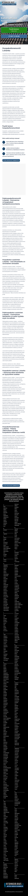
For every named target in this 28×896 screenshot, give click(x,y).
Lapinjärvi (5, 807)
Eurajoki (5, 554)
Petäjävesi (17, 586)
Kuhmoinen (5, 774)
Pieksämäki (17, 588)
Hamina (4, 572)
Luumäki (5, 856)
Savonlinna (17, 698)
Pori (15, 612)
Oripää (16, 555)
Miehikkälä (5, 878)
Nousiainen (17, 539)
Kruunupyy (5, 769)
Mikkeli (16, 505)
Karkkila (5, 692)
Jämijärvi (5, 655)
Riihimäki (16, 664)
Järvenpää (5, 660)
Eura (4, 553)
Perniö (16, 582)
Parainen (16, 570)
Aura (4, 526)
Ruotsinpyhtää (17, 673)
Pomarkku (17, 610)
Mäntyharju (17, 525)
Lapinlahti (5, 809)
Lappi (4, 813)
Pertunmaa (17, 585)
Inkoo (4, 626)
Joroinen (5, 642)
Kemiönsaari (5, 712)
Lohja (4, 839)
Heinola (5, 589)
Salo (15, 687)
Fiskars (4, 560)
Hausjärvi (5, 587)
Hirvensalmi (5, 596)
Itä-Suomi (5, 630)
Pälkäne (16, 640)
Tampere (16, 754)
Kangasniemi (6, 676)
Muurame (16, 514)
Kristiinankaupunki (7, 767)
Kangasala (5, 673)
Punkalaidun (17, 622)
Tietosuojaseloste (19, 891)
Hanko (4, 577)
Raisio (16, 649)
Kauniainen (5, 703)
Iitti (4, 617)
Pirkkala (16, 598)
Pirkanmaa (17, 597)
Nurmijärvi (17, 545)
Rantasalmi (17, 650)
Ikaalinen (5, 618)
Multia (16, 510)
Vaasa (16, 810)
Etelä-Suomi (5, 551)
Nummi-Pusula (17, 542)
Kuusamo (5, 784)
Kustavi (4, 783)
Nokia (16, 536)
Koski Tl (5, 763)
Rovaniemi (17, 670)
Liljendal (5, 835)
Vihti (15, 839)
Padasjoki (16, 565)
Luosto (4, 853)
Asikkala (5, 521)
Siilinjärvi (16, 710)
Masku (4, 870)
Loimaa (4, 842)
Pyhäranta (17, 634)
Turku (16, 777)
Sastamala (17, 692)
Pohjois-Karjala (18, 603)
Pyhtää (16, 627)
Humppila (5, 602)
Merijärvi (5, 873)
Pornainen (17, 613)
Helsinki (5, 592)
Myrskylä (16, 519)
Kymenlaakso (6, 790)
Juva (4, 652)
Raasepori (17, 647)
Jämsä (4, 657)
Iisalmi (4, 615)
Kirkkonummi (6, 736)
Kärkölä (5, 795)
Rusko (16, 676)
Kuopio (4, 775)
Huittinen (5, 601)
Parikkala (16, 571)
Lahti (4, 801)
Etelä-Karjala (6, 547)
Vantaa (16, 821)
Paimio (16, 567)
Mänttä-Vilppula (18, 523)
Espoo (4, 545)
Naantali (16, 529)
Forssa (4, 561)
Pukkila (16, 619)
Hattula (4, 581)
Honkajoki (5, 599)
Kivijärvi (5, 745)
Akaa (4, 506)
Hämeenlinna (6, 610)
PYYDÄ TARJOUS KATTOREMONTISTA (11, 160)
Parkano (16, 573)
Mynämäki (17, 517)
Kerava (4, 715)
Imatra (4, 623)
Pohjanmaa (17, 601)
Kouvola (5, 766)
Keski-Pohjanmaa (7, 718)
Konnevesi (5, 754)
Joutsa (4, 643)
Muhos (16, 508)
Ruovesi (16, 674)
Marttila (5, 868)
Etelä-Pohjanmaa (6, 548)
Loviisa (4, 847)
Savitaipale (17, 696)
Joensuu (5, 639)
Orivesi (16, 557)
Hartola (4, 580)
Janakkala (5, 637)
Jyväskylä (5, 654)
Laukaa (4, 818)
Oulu (15, 560)
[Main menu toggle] (26, 3)
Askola (4, 524)
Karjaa (4, 691)
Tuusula (16, 783)
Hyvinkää (5, 605)
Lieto (4, 833)
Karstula (5, 694)
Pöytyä (16, 642)
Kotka (4, 764)
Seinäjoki (16, 702)
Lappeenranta (6, 812)
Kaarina (4, 664)
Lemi (4, 824)
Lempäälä (5, 827)
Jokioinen (5, 640)
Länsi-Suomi (5, 860)
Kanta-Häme (6, 682)
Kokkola (5, 749)
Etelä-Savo (5, 550)
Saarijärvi (16, 683)
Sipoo (16, 714)
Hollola (4, 598)
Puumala (16, 625)
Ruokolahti (17, 671)
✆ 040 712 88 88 (14, 36)
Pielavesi (16, 589)
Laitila (4, 804)
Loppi (4, 845)
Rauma (16, 655)
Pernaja (16, 580)
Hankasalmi (5, 575)
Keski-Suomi (6, 719)
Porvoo (16, 615)
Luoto (4, 854)
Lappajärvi (5, 810)
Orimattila (17, 554)
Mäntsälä (16, 520)
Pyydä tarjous (14, 30)
